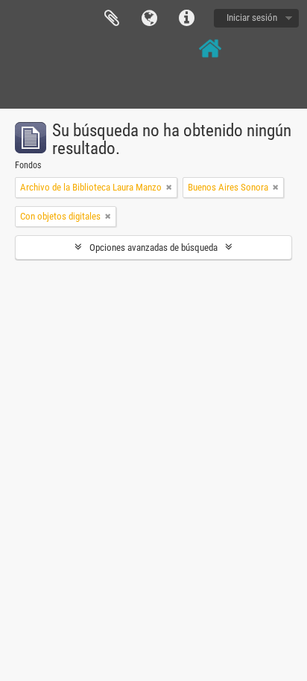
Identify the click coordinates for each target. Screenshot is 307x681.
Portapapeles (111, 18)
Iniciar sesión (252, 17)
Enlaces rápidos (186, 18)
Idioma (149, 18)
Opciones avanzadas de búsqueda (153, 247)
